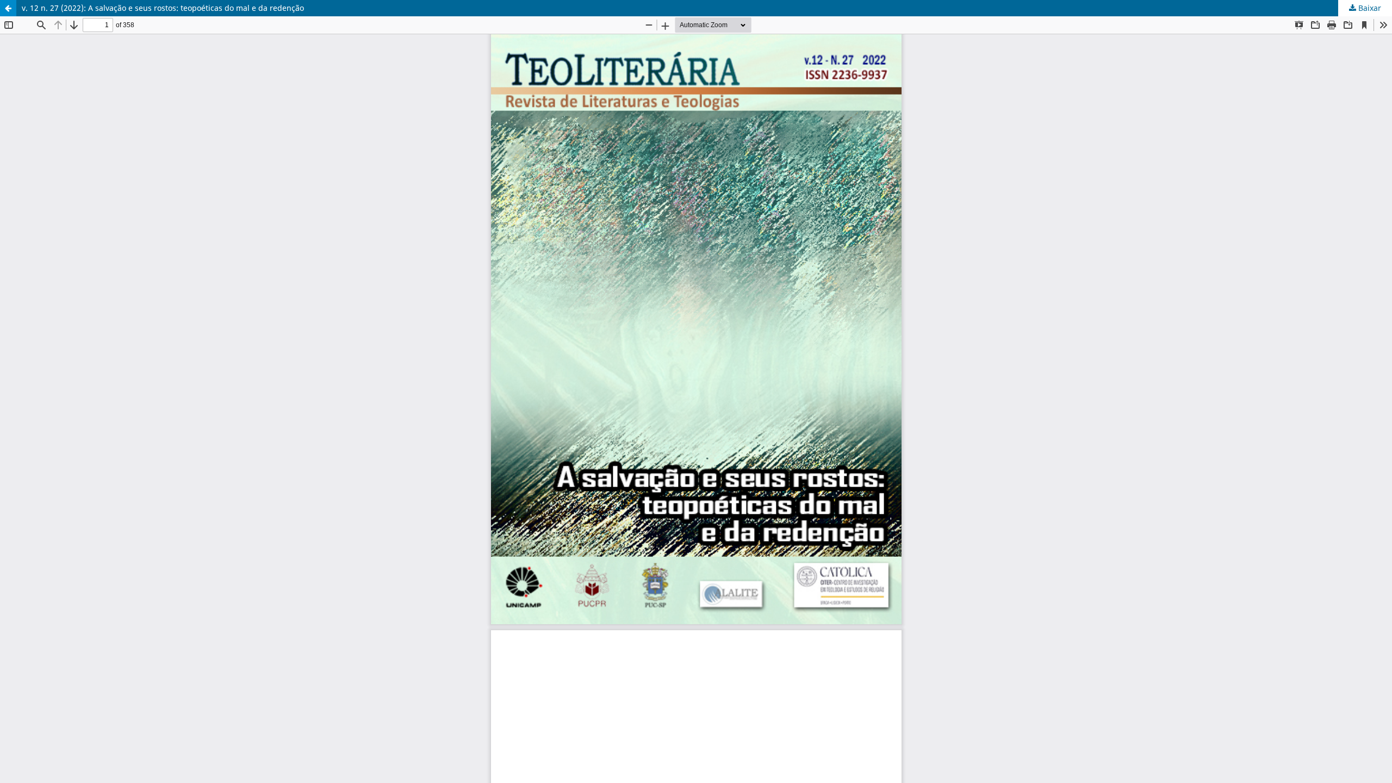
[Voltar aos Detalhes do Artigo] (8, 8)
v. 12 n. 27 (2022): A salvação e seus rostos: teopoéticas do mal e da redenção (163, 8)
